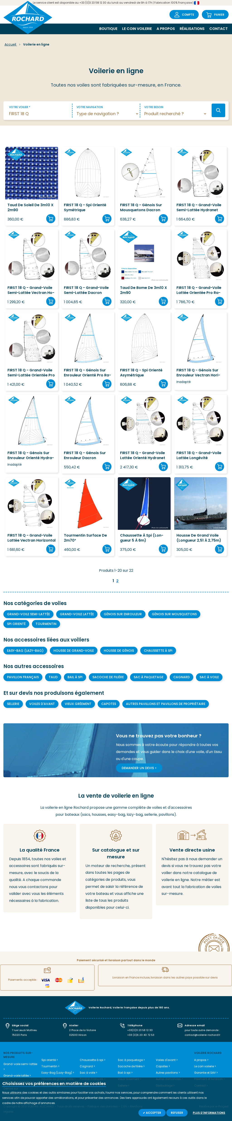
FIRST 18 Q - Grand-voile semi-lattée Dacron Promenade (86, 290)
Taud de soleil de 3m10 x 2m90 (30, 208)
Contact (218, 28)
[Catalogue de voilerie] (116, 871)
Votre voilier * (19, 107)
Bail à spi (75, 677)
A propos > (201, 1060)
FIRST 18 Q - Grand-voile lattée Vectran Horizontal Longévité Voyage (31, 538)
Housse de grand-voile (73, 650)
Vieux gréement (78, 704)
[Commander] (50, 218)
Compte (188, 15)
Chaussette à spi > (92, 1060)
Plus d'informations (209, 1113)
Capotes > (163, 1066)
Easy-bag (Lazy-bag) (25, 650)
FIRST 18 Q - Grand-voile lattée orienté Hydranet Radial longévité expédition (142, 455)
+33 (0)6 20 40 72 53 (140, 1035)
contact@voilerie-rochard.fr (202, 1035)
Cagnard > (87, 1066)
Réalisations (192, 28)
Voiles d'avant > (167, 1060)
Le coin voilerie (137, 28)
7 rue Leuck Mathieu (24, 1030)
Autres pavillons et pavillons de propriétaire (165, 704)
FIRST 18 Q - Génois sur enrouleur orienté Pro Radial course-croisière (87, 373)
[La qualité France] (39, 868)
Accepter (153, 1113)
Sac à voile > (88, 1073)
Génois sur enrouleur (123, 614)
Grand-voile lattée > (17, 1075)
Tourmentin (46, 624)
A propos (166, 28)
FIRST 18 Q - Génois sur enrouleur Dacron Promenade (85, 455)
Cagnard (181, 677)
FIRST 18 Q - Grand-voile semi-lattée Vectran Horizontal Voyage (30, 290)
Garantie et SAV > (206, 1073)
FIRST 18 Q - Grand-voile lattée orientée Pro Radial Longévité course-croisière (198, 290)
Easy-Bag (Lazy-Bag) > (57, 1073)
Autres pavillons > (168, 1073)
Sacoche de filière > (131, 1066)
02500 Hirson (78, 1035)
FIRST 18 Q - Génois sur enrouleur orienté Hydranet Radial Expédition (30, 455)
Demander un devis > (139, 768)
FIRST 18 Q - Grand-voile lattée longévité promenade (198, 455)
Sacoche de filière (108, 677)
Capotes (108, 704)
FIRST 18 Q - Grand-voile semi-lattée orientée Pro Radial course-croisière (31, 373)
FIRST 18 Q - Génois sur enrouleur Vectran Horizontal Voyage (198, 373)
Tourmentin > (50, 1066)
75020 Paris (19, 1035)
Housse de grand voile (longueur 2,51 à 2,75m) (198, 538)
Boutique (108, 28)
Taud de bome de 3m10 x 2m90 (143, 290)
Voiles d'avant (42, 704)
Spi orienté (16, 624)
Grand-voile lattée (77, 614)
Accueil (11, 44)
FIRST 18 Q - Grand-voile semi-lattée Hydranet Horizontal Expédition (198, 208)
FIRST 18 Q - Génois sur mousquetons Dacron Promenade (141, 208)
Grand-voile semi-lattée (28, 614)
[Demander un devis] (192, 865)
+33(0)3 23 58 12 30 (140, 1030)
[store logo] (27, 18)
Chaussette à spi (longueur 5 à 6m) (141, 538)
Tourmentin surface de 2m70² (85, 538)
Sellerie (13, 704)
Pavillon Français (23, 677)
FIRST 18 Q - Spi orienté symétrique (85, 208)
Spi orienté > (49, 1060)
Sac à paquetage (148, 677)
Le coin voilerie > (205, 1066)
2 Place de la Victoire (82, 1030)
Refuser (177, 1113)
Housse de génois (119, 650)
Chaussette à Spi (158, 650)
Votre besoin (153, 107)
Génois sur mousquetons (174, 614)
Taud (53, 677)
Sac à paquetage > (131, 1060)
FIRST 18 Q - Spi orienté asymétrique (141, 373)
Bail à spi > (125, 1073)
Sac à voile (209, 677)
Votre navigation (90, 107)
